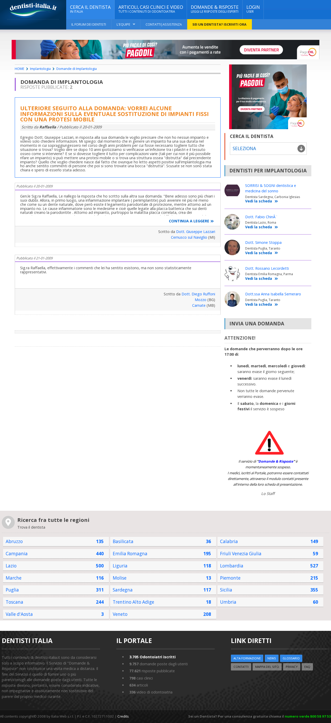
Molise (119, 578)
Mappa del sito (267, 667)
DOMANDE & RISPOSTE (215, 9)
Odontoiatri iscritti (152, 656)
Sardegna (123, 590)
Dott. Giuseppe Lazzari (195, 231)
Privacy (292, 667)
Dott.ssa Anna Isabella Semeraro (273, 293)
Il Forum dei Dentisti (88, 24)
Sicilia (226, 590)
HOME (19, 68)
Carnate (199, 305)
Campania (17, 554)
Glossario (291, 658)
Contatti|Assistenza (164, 24)
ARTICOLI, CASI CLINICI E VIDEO (150, 9)
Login (253, 9)
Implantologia (40, 68)
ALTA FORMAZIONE (247, 658)
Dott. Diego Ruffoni (198, 293)
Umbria (228, 602)
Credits (123, 716)
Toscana (14, 602)
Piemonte (230, 578)
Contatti (241, 667)
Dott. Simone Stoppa (263, 242)
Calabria (229, 541)
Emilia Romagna (130, 554)
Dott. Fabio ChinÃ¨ (261, 216)
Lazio (11, 566)
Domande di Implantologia (76, 68)
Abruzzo (14, 541)
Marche (13, 578)
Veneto (120, 614)
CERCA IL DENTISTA (90, 9)
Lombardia (231, 566)
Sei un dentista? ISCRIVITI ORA (219, 24)
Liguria (120, 566)
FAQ (307, 667)
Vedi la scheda (258, 201)
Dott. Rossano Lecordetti (267, 268)
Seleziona (244, 148)
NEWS (271, 658)
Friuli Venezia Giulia (240, 554)
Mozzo (200, 299)
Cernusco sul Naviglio (189, 237)
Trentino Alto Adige (133, 602)
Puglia (12, 590)
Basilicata (123, 541)
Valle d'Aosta (19, 614)
